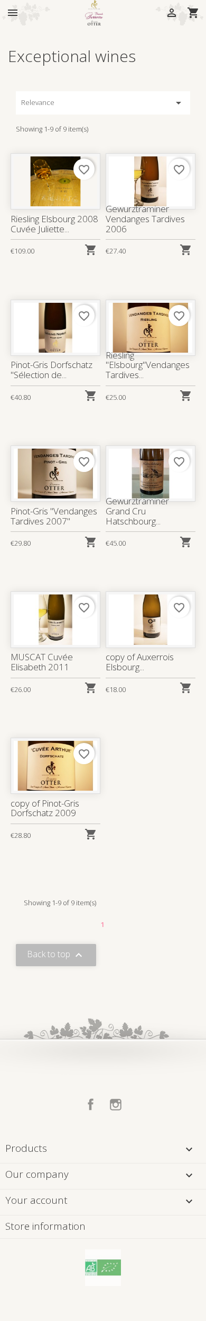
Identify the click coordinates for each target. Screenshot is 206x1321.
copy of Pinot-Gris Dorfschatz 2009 (45, 808)
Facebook (90, 1104)
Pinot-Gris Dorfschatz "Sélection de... (51, 369)
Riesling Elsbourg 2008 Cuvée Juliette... (54, 224)
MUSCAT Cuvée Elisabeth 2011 (42, 662)
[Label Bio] (103, 1267)
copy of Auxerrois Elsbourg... (140, 662)
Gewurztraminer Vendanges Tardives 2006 (145, 218)
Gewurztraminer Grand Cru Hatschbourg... (137, 511)
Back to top (56, 955)
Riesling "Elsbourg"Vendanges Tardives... (148, 365)
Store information (45, 1226)
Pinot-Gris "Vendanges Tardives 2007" (54, 516)
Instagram (115, 1104)
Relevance (103, 103)
